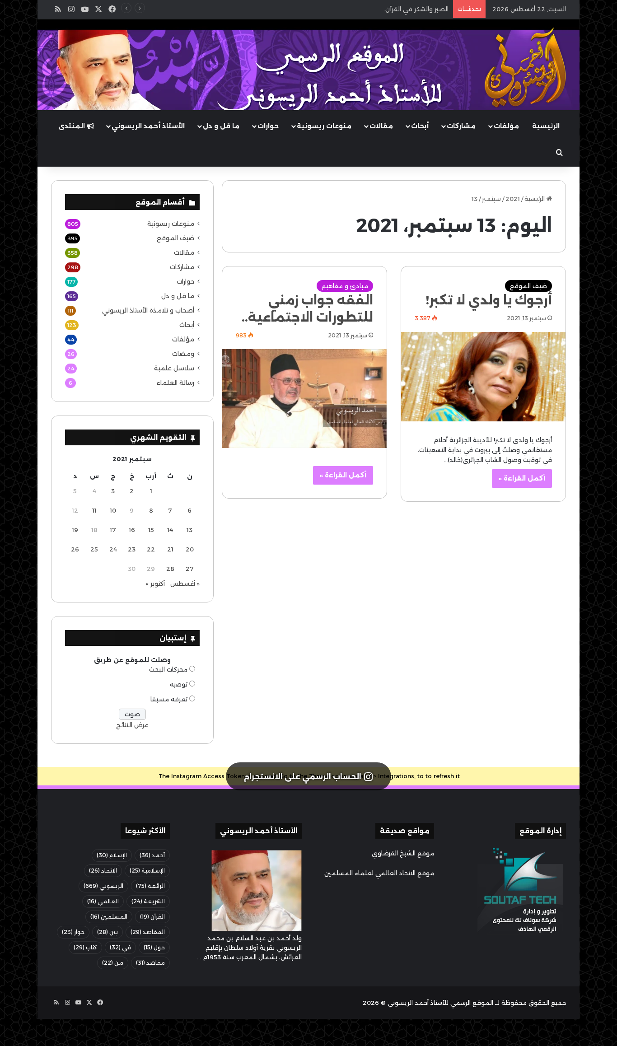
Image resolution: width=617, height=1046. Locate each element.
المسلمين (108, 916)
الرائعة (150, 886)
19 (75, 529)
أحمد (152, 855)
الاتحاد (103, 870)
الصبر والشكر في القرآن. (416, 9)
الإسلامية (147, 870)
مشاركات (461, 126)
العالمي (103, 901)
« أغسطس (185, 583)
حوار (73, 932)
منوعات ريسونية (324, 126)
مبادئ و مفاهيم (345, 286)
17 (113, 529)
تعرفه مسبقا (168, 699)
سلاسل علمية (174, 368)
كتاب (85, 947)
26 (75, 549)
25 (94, 549)
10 (113, 510)
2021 (512, 198)
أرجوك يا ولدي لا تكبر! (489, 300)
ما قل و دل (221, 126)
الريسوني (103, 886)
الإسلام (112, 855)
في (120, 947)
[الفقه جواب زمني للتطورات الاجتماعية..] (304, 398)
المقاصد (148, 932)
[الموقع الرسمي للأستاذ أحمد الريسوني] (525, 68)
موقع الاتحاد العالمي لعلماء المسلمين (379, 873)
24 (113, 549)
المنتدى (72, 126)
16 (132, 529)
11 (94, 510)
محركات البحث (168, 669)
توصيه (178, 684)
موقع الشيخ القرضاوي (403, 853)
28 (170, 568)
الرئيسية (546, 126)
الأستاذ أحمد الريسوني (148, 126)
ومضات (183, 353)
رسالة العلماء (175, 382)
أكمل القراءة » (522, 478)
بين (107, 932)
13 (189, 529)
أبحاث (420, 126)
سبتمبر (491, 198)
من (112, 962)
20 (190, 549)
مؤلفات (506, 126)
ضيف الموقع (528, 286)
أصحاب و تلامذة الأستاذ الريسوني (148, 310)
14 (170, 529)
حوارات (268, 126)
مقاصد (150, 962)
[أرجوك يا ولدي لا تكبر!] (483, 376)
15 (151, 529)
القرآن (152, 916)
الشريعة (148, 901)
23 (132, 549)
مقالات (381, 126)
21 (170, 549)
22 (151, 549)
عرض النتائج (132, 724)
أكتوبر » (155, 583)
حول (154, 947)
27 (190, 568)
